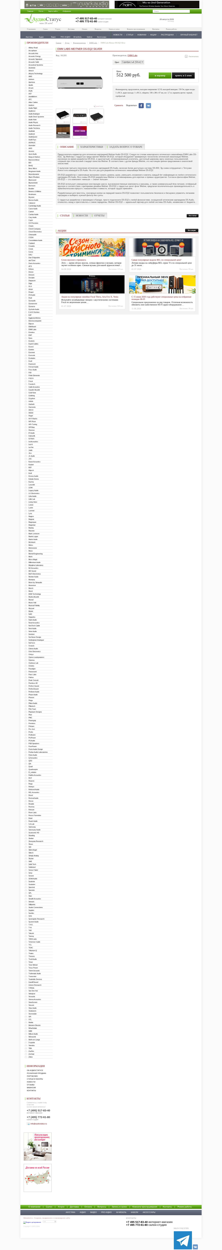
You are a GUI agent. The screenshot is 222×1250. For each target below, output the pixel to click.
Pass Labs (32, 674)
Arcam (31, 88)
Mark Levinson (34, 534)
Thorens (32, 956)
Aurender (32, 145)
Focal (31, 381)
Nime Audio (33, 631)
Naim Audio (33, 620)
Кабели (134, 1212)
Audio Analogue (34, 114)
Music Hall (32, 603)
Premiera (32, 723)
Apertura (32, 82)
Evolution (32, 358)
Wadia (31, 1022)
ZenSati (31, 1054)
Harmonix (32, 407)
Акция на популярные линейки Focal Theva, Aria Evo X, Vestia (89, 297)
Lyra (30, 513)
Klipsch (31, 470)
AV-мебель (121, 1212)
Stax (30, 896)
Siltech (31, 853)
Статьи (64, 215)
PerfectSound (34, 689)
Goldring (32, 395)
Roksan (31, 810)
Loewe (31, 505)
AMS (30, 76)
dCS (30, 266)
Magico (31, 516)
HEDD (31, 413)
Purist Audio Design (36, 749)
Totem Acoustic (34, 971)
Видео (93, 1212)
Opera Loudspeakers (36, 657)
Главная (30, 11)
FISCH (31, 378)
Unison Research (35, 985)
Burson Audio (33, 200)
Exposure (32, 364)
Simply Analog (34, 856)
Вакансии (31, 1088)
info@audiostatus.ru (39, 1124)
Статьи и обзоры (35, 1079)
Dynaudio (32, 301)
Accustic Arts (33, 53)
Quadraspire (33, 769)
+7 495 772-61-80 (86, 21)
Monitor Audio (33, 577)
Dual (30, 298)
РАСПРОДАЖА (167, 35)
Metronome (33, 548)
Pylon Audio (33, 755)
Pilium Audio (33, 703)
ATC (30, 99)
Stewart (31, 902)
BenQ (31, 165)
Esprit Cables (33, 344)
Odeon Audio (33, 649)
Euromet (32, 352)
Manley (31, 528)
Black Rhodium (34, 177)
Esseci (31, 347)
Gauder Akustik (34, 390)
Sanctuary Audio (34, 830)
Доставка (71, 29)
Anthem (31, 79)
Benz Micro (33, 168)
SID (30, 847)
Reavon (31, 781)
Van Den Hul (33, 991)
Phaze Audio (33, 695)
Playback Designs (35, 712)
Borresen (32, 186)
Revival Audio (33, 798)
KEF (30, 467)
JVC (30, 459)
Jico (30, 453)
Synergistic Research (36, 919)
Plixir (30, 715)
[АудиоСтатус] (42, 19)
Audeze (31, 105)
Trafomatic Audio (35, 973)
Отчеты (99, 215)
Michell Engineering (36, 554)
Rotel (30, 818)
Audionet (32, 134)
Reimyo (31, 787)
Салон (45, 29)
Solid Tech (32, 864)
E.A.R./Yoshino (34, 312)
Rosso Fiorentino (35, 815)
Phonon (31, 697)
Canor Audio (33, 209)
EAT (30, 315)
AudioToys (32, 140)
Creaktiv (32, 246)
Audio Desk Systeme (36, 117)
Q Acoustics (33, 758)
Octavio (31, 646)
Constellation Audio (35, 240)
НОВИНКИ (141, 35)
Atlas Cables (33, 102)
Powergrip (32, 720)
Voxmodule (33, 1014)
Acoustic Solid (34, 62)
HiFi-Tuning (33, 424)
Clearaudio (32, 234)
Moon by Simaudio (35, 582)
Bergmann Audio (34, 171)
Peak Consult (33, 680)
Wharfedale (33, 1028)
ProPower (32, 738)
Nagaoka (32, 617)
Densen (31, 275)
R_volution (32, 772)
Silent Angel (33, 850)
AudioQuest (33, 137)
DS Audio (32, 295)
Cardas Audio (33, 214)
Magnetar (32, 525)
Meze (31, 551)
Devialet (31, 278)
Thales (31, 953)
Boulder (31, 188)
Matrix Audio (33, 539)
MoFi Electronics (35, 574)
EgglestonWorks (35, 318)
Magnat (31, 519)
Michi (30, 557)
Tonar (31, 962)
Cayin (31, 220)
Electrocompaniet (35, 321)
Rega (30, 784)
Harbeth (31, 404)
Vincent (31, 1005)
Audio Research (34, 125)
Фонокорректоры (79, 43)
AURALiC (32, 142)
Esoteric (32, 341)
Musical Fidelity (34, 605)
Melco (31, 545)
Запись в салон (114, 29)
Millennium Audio (34, 562)
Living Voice (33, 502)
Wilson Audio (33, 1034)
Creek (31, 249)
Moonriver (32, 585)
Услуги (57, 29)
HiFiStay (32, 427)
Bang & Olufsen (34, 157)
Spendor (32, 890)
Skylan (31, 858)
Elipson (31, 324)
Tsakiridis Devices (35, 979)
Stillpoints (32, 904)
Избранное (67, 11)
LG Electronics (34, 493)
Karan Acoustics (34, 462)
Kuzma (31, 482)
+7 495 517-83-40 (86, 18)
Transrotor (32, 976)
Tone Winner (33, 965)
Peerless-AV (33, 683)
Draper (31, 292)
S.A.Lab (31, 824)
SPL (30, 893)
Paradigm (32, 669)
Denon (31, 272)
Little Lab (32, 499)
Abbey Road (33, 48)
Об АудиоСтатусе (35, 1070)
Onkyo (31, 654)
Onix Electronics (35, 651)
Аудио (67, 43)
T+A (30, 927)
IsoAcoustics (33, 441)
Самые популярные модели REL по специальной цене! (157, 260)
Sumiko (31, 913)
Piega (31, 700)
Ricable (31, 804)
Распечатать (194, 56)
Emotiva (31, 332)
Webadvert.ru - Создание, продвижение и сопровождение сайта (46, 1218)
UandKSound (33, 982)
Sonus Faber (33, 870)
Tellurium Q (33, 950)
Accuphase (33, 50)
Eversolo (32, 355)
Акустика (70, 1212)
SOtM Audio (33, 879)
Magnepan (32, 522)
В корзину (160, 75)
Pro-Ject (32, 729)
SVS (30, 916)
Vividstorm (32, 1011)
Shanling (32, 835)
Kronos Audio (33, 476)
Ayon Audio (33, 154)
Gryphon (32, 398)
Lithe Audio (32, 496)
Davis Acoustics (34, 263)
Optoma (31, 660)
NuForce (32, 643)
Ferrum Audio (33, 367)
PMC (30, 718)
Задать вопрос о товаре (125, 146)
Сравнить (118, 105)
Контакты (155, 29)
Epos (30, 338)
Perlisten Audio (34, 692)
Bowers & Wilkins (35, 191)
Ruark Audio (33, 821)
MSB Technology (35, 594)
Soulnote (32, 881)
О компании (31, 29)
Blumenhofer (33, 183)
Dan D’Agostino (34, 257)
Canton (31, 211)
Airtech (31, 71)
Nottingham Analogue (36, 640)
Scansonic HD (34, 833)
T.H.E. (31, 925)
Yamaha (31, 1045)
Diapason (32, 280)
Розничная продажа (36, 1073)
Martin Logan (33, 536)
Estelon (31, 349)
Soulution (32, 884)
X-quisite (32, 1042)
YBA (30, 1048)
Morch (31, 588)
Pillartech (32, 706)
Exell (30, 361)
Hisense (32, 430)
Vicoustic (32, 996)
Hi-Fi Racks (33, 418)
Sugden (31, 910)
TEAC (31, 948)
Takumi (31, 933)
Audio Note (33, 119)
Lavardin (32, 485)
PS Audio (32, 741)
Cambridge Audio (35, 206)
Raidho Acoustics (35, 775)
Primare (31, 726)
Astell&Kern (33, 96)
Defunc (31, 269)
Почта (41, 11)
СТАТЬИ (129, 35)
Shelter (31, 838)
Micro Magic (33, 559)
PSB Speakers (34, 743)
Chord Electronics (35, 232)
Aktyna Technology (36, 73)
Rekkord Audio (34, 789)
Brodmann (32, 194)
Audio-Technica (34, 128)
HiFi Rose (32, 421)
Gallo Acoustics (34, 387)
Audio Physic (33, 122)
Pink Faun (32, 709)
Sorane (31, 876)
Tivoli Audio (33, 959)
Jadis (30, 450)
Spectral (32, 887)
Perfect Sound (34, 686)
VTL (30, 1019)
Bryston (31, 197)
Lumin (31, 508)
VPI (30, 1017)
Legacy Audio (33, 490)
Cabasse (32, 203)
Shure (31, 844)
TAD (30, 930)
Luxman (31, 511)
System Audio (34, 922)
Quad (31, 766)
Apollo (31, 85)
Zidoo (31, 1057)
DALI (30, 255)
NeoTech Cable (34, 626)
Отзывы (30, 1085)
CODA (31, 237)
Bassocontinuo (34, 160)
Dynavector (33, 303)
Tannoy (31, 936)
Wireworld (32, 1037)
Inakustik (32, 436)
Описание (67, 146)
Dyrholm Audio (34, 309)
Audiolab (32, 131)
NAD (30, 614)
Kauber (31, 464)
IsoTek (31, 447)
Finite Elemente (34, 375)
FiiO (30, 372)
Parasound (33, 672)
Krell (30, 473)
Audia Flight (33, 108)
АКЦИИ (153, 35)
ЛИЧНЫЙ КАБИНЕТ (188, 35)
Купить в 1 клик (183, 75)
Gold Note (32, 393)
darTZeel (32, 260)
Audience (32, 111)
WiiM (30, 1031)
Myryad (31, 608)
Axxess (31, 151)
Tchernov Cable (34, 942)
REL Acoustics (34, 792)
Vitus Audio (33, 1008)
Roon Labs (33, 812)
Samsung (32, 827)
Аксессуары (149, 1212)
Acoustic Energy (35, 56)
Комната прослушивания (136, 29)
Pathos (31, 677)
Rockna (31, 807)
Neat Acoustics (34, 623)
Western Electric (35, 1025)
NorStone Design (35, 637)
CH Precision (33, 223)
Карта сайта (53, 11)
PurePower (33, 746)
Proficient (32, 735)
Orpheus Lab (33, 663)
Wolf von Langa (34, 1040)
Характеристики (91, 146)
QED (30, 761)
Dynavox (32, 306)
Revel (31, 795)
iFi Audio (32, 433)
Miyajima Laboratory (36, 565)
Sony (30, 873)
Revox (31, 801)
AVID (30, 148)
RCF (30, 778)
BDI (30, 163)
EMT (30, 335)
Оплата (84, 29)
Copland (32, 243)
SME (30, 861)
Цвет (117, 62)
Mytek (31, 611)
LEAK (31, 487)
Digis (30, 283)
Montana (32, 580)
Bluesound (32, 180)
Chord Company (35, 229)
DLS (30, 286)
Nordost (31, 634)
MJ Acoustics (33, 568)
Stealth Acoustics (35, 899)
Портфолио (32, 1076)
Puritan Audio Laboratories (38, 752)
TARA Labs (33, 939)
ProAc (31, 732)
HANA (31, 401)
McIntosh (32, 542)
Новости (31, 1082)
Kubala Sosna (34, 479)
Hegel (31, 416)
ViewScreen (33, 1002)
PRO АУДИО (106, 1212)
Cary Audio (33, 217)
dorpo (31, 289)
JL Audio (32, 456)
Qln (30, 764)
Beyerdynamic (34, 174)
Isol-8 (31, 444)
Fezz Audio (33, 370)
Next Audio (32, 628)
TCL (30, 945)
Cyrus (31, 252)
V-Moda (31, 988)
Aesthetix (32, 68)
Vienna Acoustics (35, 999)
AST (30, 94)
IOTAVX (31, 439)
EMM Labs (32, 329)
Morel (31, 591)
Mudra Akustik (34, 597)
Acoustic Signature (35, 59)
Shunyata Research (36, 841)
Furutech (32, 384)
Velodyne (32, 994)
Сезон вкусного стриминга (73, 260)
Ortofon (31, 666)
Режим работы (171, 29)
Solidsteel (32, 867)
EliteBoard (32, 326)
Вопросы (98, 29)
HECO (31, 410)
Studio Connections (36, 907)
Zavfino (31, 1051)
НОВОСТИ (117, 35)
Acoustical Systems (36, 65)
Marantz (32, 531)
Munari (31, 600)
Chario (31, 226)
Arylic (31, 91)
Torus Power (33, 968)
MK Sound (32, 571)
